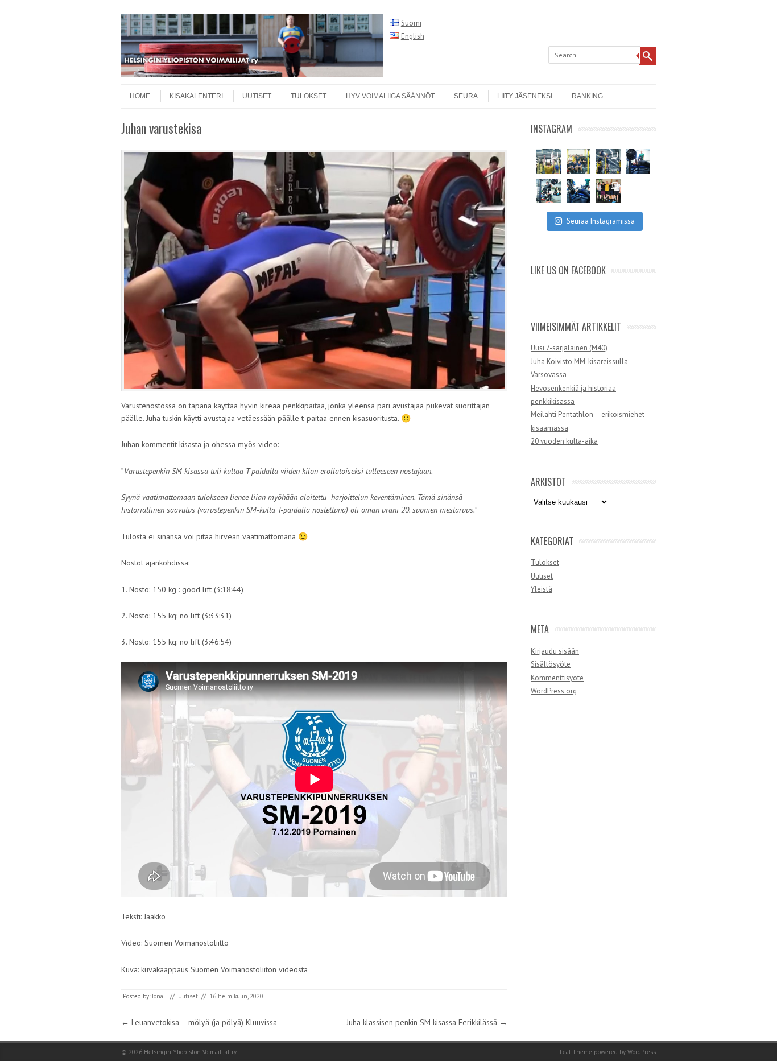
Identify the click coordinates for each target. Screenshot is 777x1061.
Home (140, 96)
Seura (466, 96)
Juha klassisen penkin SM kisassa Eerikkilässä (426, 1022)
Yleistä (541, 589)
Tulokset (308, 96)
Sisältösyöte (551, 664)
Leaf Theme (576, 1052)
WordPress (641, 1052)
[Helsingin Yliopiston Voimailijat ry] (252, 74)
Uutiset (256, 96)
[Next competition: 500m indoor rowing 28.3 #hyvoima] (548, 161)
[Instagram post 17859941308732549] (579, 161)
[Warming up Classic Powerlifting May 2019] (638, 161)
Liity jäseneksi (524, 96)
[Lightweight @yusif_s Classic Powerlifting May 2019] (548, 191)
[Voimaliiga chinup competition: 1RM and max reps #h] (608, 161)
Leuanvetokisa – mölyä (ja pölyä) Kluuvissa (199, 1022)
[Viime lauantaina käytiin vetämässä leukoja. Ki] (608, 191)
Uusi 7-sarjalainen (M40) (569, 348)
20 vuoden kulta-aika (564, 441)
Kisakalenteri (196, 96)
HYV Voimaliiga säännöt (390, 96)
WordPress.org (554, 691)
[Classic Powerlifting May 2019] (579, 191)
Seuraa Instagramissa (601, 221)
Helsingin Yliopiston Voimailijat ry (190, 1052)
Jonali (159, 996)
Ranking (587, 96)
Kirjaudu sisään (555, 651)
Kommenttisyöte (557, 678)
